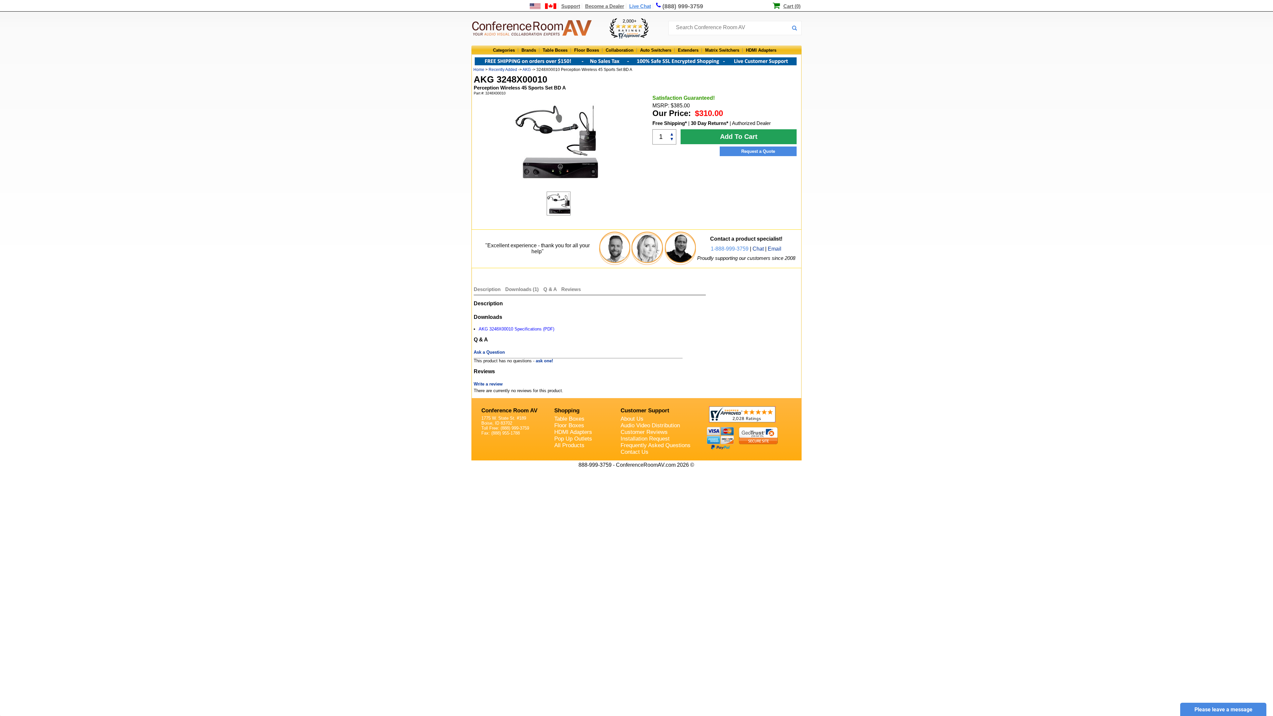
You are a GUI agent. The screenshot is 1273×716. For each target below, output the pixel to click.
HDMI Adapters (761, 50)
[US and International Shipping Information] (543, 6)
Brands (528, 50)
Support (570, 6)
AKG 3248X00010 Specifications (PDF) (516, 329)
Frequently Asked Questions (656, 445)
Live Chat (640, 6)
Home (478, 69)
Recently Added (503, 69)
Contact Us (634, 452)
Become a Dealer (604, 6)
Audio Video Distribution (650, 425)
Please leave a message (1223, 709)
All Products (569, 445)
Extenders (688, 50)
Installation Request (645, 439)
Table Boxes (555, 50)
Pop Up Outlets (573, 439)
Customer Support (645, 410)
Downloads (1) (522, 289)
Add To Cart (739, 136)
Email (774, 249)
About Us (632, 419)
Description (487, 289)
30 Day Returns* (709, 123)
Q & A (550, 289)
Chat (758, 249)
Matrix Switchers (722, 50)
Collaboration (620, 50)
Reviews (571, 289)
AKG (527, 69)
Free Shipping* (669, 123)
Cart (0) (792, 6)
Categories (504, 50)
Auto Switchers (655, 50)
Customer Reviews (644, 432)
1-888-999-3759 (730, 249)
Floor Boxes (586, 50)
